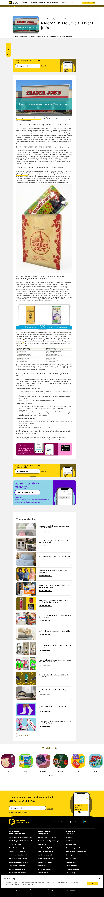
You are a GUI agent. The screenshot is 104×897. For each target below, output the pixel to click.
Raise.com (64, 173)
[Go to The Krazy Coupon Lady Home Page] (14, 2)
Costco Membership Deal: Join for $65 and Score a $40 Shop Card (55, 616)
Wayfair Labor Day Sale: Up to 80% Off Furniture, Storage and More (54, 541)
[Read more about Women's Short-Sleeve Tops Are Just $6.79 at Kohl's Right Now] (26, 574)
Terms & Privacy (38, 502)
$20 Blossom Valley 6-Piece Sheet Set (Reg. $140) (54, 556)
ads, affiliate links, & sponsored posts (27, 36)
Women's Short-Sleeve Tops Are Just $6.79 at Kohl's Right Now (53, 571)
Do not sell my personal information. (24, 885)
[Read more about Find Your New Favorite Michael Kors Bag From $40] (26, 693)
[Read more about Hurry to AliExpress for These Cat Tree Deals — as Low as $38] (26, 648)
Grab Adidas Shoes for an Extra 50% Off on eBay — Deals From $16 (55, 676)
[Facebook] (8, 49)
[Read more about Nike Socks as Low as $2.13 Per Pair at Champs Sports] (26, 709)
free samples (50, 128)
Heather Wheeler (46, 19)
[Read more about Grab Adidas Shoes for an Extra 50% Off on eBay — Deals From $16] (26, 678)
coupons (35, 366)
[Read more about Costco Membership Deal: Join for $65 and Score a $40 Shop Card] (26, 618)
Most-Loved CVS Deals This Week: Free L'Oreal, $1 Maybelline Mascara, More (55, 661)
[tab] (49, 775)
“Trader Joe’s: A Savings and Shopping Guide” (28, 119)
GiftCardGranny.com (54, 173)
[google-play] (88, 821)
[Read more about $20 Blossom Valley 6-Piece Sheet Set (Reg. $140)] (26, 559)
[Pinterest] (8, 53)
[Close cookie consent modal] (99, 878)
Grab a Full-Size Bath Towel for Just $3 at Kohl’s (54, 631)
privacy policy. (74, 883)
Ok (92, 883)
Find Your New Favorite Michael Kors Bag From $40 (54, 690)
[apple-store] (74, 821)
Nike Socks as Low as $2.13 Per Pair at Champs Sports (53, 707)
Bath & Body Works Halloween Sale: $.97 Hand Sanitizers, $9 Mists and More (54, 601)
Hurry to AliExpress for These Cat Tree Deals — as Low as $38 (55, 646)
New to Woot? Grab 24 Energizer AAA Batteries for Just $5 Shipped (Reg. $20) (55, 722)
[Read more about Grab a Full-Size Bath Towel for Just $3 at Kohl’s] (26, 633)
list (23, 341)
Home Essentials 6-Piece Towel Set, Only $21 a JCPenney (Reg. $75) (54, 527)
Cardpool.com (44, 173)
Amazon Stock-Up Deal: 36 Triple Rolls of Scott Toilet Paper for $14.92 (54, 586)
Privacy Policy (33, 70)
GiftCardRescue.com (22, 175)
